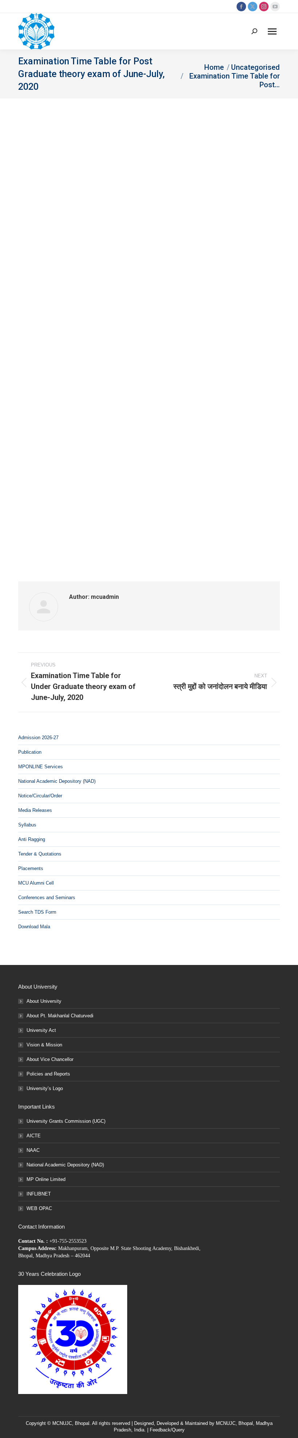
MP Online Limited (46, 1179)
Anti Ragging (31, 839)
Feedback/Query (167, 1430)
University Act (41, 1030)
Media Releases (35, 810)
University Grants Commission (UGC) (66, 1121)
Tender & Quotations (39, 854)
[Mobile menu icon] (272, 31)
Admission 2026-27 (38, 737)
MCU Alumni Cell (36, 883)
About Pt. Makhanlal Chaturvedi (60, 1015)
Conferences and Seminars (46, 897)
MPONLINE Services (40, 766)
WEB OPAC (39, 1208)
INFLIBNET (39, 1194)
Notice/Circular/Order (40, 795)
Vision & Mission (44, 1045)
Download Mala (34, 926)
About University (44, 1001)
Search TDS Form (37, 912)
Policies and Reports (48, 1074)
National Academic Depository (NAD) (57, 781)
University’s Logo (45, 1088)
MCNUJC (225, 1423)
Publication (29, 752)
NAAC (33, 1150)
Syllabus (27, 825)
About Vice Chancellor (50, 1059)
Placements (30, 868)
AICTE (34, 1135)
